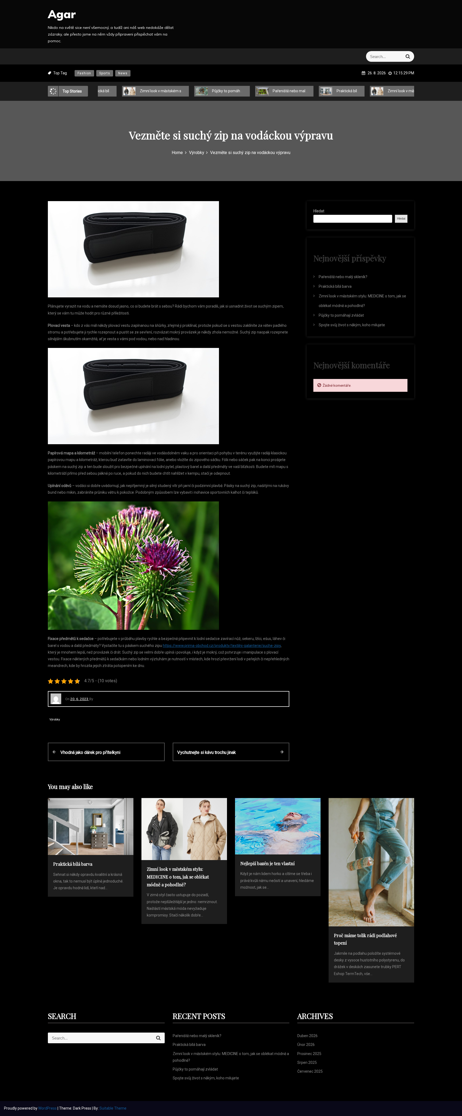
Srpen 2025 (307, 1062)
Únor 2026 (306, 1044)
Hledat (318, 211)
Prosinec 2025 (309, 1054)
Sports (104, 73)
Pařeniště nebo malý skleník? (278, 91)
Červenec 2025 (310, 1071)
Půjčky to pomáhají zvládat (215, 91)
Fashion (84, 73)
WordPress (47, 1108)
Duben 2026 (307, 1036)
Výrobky (54, 719)
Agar (62, 14)
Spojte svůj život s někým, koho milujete (352, 325)
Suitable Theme (112, 1108)
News (123, 73)
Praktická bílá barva (334, 91)
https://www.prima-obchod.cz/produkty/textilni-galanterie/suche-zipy (222, 645)
